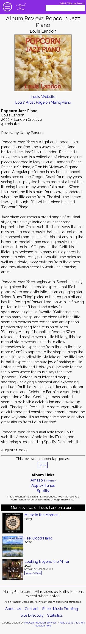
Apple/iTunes (43, 485)
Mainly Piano (20, 7)
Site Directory (32, 615)
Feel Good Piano (38, 538)
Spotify (43, 491)
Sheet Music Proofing (60, 609)
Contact (32, 609)
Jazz (43, 465)
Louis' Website (43, 97)
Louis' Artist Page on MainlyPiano (43, 102)
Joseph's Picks (33, 573)
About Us (13, 609)
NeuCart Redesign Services (40, 622)
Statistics (55, 615)
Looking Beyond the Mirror (46, 561)
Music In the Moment (42, 515)
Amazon (43, 480)
